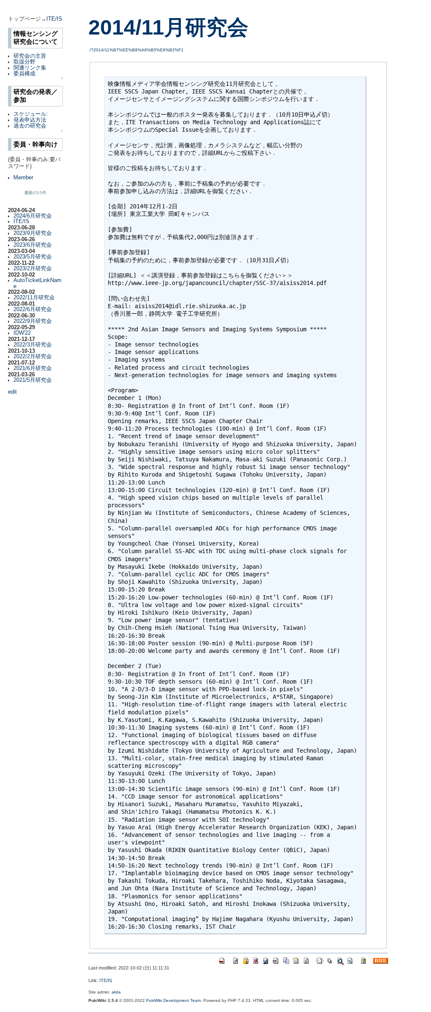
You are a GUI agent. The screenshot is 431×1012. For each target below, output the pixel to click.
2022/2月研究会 (32, 357)
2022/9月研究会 (32, 321)
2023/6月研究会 (32, 245)
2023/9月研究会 (32, 233)
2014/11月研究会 (168, 27)
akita (116, 992)
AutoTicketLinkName (37, 283)
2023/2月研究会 (32, 269)
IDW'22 (22, 333)
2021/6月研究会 (32, 368)
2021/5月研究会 (32, 380)
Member (23, 178)
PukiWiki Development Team (173, 1000)
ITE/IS (54, 19)
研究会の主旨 (29, 56)
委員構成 (24, 74)
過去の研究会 (29, 126)
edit (12, 392)
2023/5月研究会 (32, 257)
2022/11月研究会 (34, 298)
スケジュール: (30, 114)
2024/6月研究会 (32, 216)
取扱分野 (24, 62)
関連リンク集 (29, 68)
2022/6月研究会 (32, 309)
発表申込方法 (29, 120)
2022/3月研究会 (32, 345)
